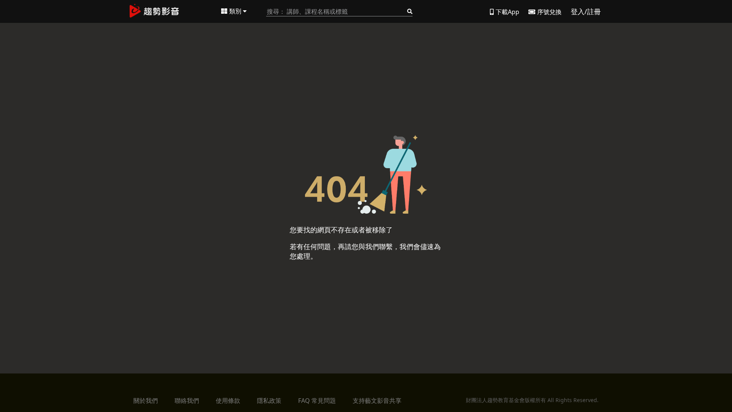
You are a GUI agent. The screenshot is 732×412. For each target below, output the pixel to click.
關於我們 (145, 400)
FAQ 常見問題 (317, 400)
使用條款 (228, 400)
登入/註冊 (586, 11)
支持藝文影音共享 (377, 400)
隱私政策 (269, 400)
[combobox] (339, 11)
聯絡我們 (187, 400)
